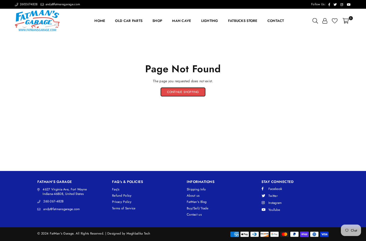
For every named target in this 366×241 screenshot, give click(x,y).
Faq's (115, 189)
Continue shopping (183, 92)
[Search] (315, 20)
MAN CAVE (181, 20)
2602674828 (28, 4)
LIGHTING (209, 20)
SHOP (157, 20)
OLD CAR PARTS (128, 20)
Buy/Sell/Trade (197, 208)
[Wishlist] (334, 20)
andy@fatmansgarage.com (62, 4)
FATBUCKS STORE (242, 20)
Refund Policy (122, 195)
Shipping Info (196, 189)
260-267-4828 (53, 201)
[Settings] (324, 20)
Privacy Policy (121, 201)
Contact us (194, 214)
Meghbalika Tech (138, 233)
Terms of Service (123, 208)
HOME (99, 20)
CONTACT (275, 20)
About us (193, 195)
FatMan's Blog (197, 201)
